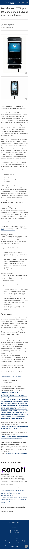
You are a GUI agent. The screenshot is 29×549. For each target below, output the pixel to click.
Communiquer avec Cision (14, 522)
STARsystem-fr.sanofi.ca (8, 230)
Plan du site (8, 541)
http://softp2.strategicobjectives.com (11, 376)
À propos (14, 525)
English (19, 15)
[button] (14, 54)
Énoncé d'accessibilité (14, 543)
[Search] (27, 2)
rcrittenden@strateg (11, 453)
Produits (14, 524)
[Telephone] (23, 2)
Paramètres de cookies (18, 541)
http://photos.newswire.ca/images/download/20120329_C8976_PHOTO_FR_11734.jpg (14, 437)
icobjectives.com (22, 453)
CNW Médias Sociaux (7, 511)
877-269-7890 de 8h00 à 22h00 (14, 531)
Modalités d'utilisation (14, 537)
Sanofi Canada (5, 474)
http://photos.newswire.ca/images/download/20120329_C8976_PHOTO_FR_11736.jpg (14, 427)
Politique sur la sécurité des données (14, 539)
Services (14, 527)
